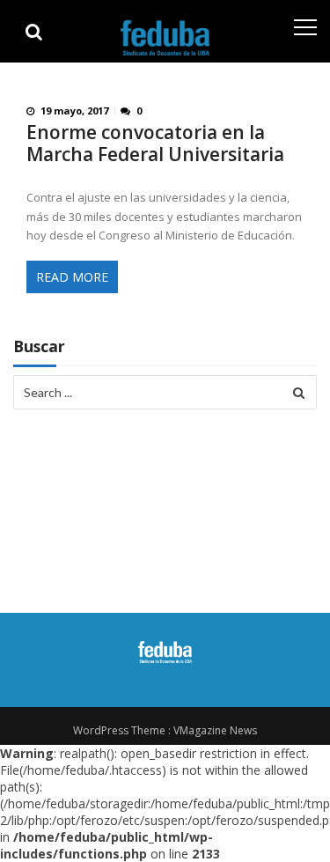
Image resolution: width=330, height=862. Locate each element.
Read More (72, 277)
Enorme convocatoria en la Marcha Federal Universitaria (155, 144)
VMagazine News (215, 730)
